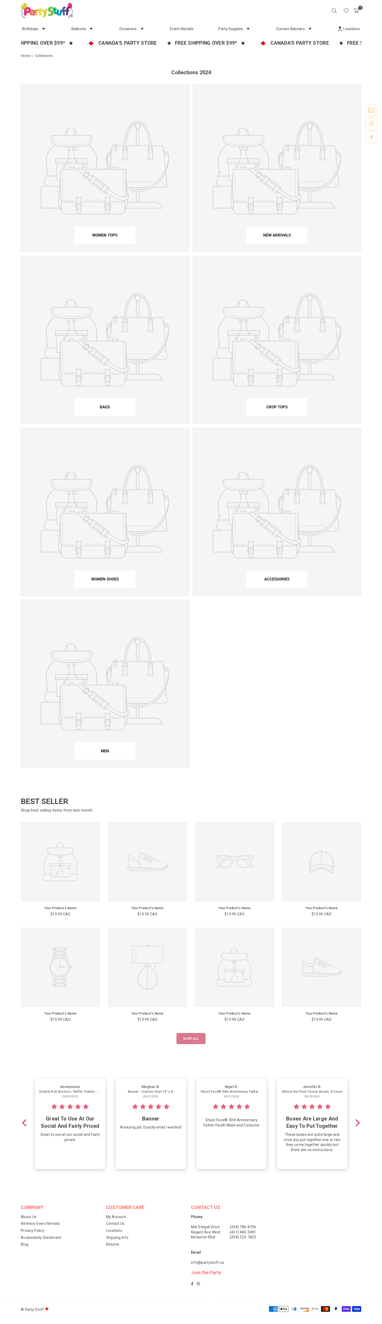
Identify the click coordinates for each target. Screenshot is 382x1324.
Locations (114, 1230)
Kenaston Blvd (203, 1237)
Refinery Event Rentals (40, 1223)
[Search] (334, 10)
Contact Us (115, 1223)
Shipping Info (117, 1237)
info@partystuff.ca (207, 1262)
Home (25, 56)
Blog (24, 1244)
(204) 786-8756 (243, 1227)
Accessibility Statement (41, 1237)
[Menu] (339, 10)
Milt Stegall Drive (205, 1227)
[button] (356, 10)
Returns (113, 1244)
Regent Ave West (205, 1232)
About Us (28, 1217)
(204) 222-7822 (243, 1237)
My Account (116, 1217)
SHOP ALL (191, 1039)
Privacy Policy (32, 1230)
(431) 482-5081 (243, 1232)
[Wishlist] (346, 10)
